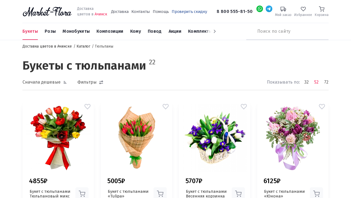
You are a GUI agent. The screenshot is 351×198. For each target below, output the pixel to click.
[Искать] (249, 31)
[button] (87, 106)
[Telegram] (269, 9)
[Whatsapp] (259, 9)
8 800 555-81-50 (235, 11)
